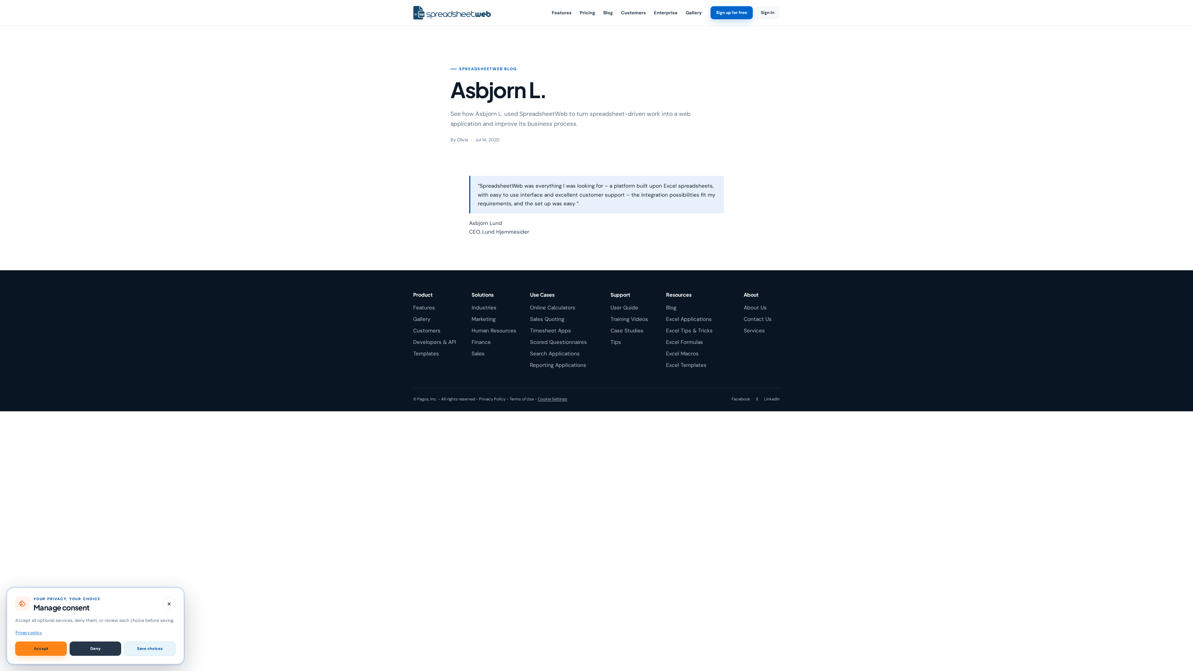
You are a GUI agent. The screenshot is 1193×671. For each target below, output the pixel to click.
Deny (95, 648)
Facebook (741, 399)
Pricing (587, 13)
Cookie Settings (552, 399)
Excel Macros (682, 353)
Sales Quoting (547, 319)
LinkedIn (772, 399)
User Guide (624, 307)
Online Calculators (552, 307)
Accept (41, 648)
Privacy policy (29, 632)
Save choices (150, 648)
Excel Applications (689, 319)
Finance (481, 342)
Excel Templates (686, 365)
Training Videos (629, 319)
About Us (755, 307)
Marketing (484, 319)
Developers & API (434, 342)
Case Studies (626, 330)
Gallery (694, 13)
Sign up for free (731, 12)
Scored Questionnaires (558, 342)
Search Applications (555, 353)
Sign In (767, 12)
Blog (608, 13)
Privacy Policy (492, 399)
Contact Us (758, 319)
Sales (478, 353)
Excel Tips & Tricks (689, 330)
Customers (633, 13)
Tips (615, 342)
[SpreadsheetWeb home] (452, 13)
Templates (426, 353)
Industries (484, 307)
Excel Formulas (684, 342)
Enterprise (666, 13)
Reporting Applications (558, 365)
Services (754, 330)
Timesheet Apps (550, 330)
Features (562, 13)
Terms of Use (522, 399)
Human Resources (494, 330)
